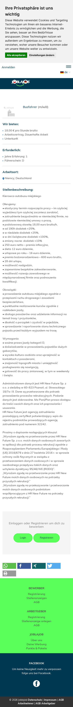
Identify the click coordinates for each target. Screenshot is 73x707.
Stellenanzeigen (36, 598)
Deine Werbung (37, 644)
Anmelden (8, 67)
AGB (37, 602)
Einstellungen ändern (41, 55)
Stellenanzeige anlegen (36, 621)
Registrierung (36, 594)
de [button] (66, 72)
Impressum (50, 699)
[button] (9, 566)
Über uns (36, 640)
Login (23, 537)
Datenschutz (35, 699)
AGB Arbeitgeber (45, 703)
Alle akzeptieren (16, 55)
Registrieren (46, 537)
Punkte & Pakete (36, 648)
